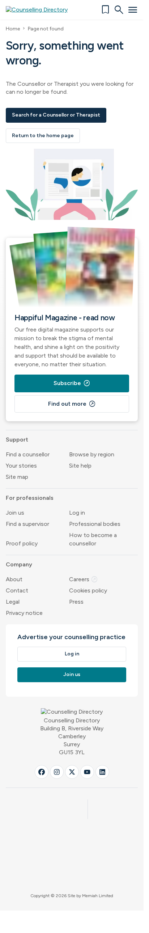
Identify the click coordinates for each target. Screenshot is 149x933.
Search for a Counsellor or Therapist (56, 115)
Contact (17, 590)
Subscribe (72, 383)
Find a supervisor (27, 523)
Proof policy (22, 543)
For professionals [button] (30, 497)
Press (76, 601)
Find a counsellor (28, 454)
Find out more (72, 404)
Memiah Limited (97, 895)
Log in (77, 512)
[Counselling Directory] (41, 9)
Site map (17, 476)
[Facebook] (41, 772)
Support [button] (17, 439)
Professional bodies (94, 523)
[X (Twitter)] (71, 772)
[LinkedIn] (102, 772)
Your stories (21, 465)
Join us (15, 512)
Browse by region (91, 454)
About (14, 579)
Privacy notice (24, 612)
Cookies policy (88, 590)
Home (13, 29)
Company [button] (19, 564)
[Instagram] (56, 772)
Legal (13, 601)
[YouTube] (87, 772)
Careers (83, 579)
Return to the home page (43, 135)
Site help (80, 465)
